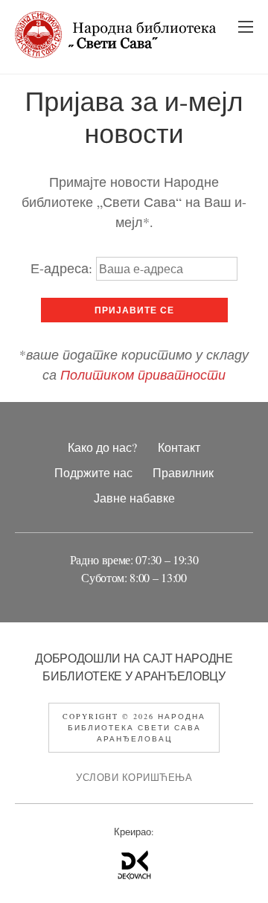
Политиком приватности (143, 374)
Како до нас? (102, 447)
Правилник (183, 472)
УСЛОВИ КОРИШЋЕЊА (134, 777)
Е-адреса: (63, 268)
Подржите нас (93, 472)
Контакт (179, 447)
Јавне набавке (134, 498)
